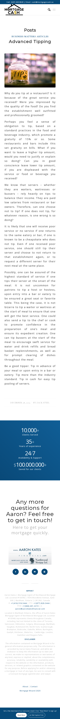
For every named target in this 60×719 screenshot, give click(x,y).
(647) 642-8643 (17, 2)
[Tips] (30, 70)
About (25, 686)
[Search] (48, 9)
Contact (34, 686)
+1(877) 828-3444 (42, 603)
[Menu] (54, 9)
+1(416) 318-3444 (19, 603)
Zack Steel (43, 402)
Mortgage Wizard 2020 (30, 691)
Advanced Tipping (30, 41)
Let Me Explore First (36, 715)
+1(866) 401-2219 (31, 606)
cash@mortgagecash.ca (42, 2)
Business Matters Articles (30, 36)
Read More (21, 715)
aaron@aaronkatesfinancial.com (30, 609)
